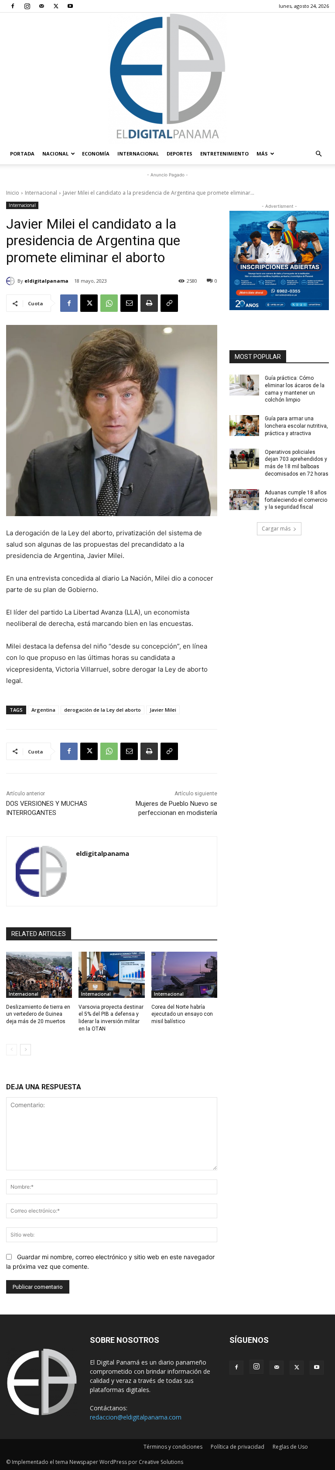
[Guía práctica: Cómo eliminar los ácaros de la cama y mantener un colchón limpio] (244, 385)
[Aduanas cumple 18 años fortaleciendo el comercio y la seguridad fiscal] (244, 499)
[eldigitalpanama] (11, 281)
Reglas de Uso (290, 1446)
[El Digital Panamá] (167, 78)
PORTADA (22, 153)
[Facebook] (12, 6)
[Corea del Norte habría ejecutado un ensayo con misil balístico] (184, 975)
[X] (55, 6)
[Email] (129, 303)
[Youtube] (70, 6)
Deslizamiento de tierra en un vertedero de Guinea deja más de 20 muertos (38, 1014)
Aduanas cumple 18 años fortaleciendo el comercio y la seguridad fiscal (296, 500)
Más (262, 153)
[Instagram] (27, 6)
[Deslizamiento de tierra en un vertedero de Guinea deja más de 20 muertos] (39, 975)
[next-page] (25, 1049)
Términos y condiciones (173, 1446)
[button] (318, 154)
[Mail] (41, 6)
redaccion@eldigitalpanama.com (135, 1417)
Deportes (179, 153)
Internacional (138, 153)
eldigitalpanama (46, 280)
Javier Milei (163, 709)
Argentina (43, 709)
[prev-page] (11, 1049)
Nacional (55, 153)
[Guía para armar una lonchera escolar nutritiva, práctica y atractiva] (244, 425)
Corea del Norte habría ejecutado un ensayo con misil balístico (182, 1014)
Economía (95, 153)
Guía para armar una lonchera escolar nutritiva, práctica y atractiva (296, 426)
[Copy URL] (169, 303)
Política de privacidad (237, 1446)
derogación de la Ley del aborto (102, 709)
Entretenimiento (224, 153)
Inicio (12, 192)
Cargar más (276, 528)
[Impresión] (149, 303)
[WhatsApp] (109, 303)
